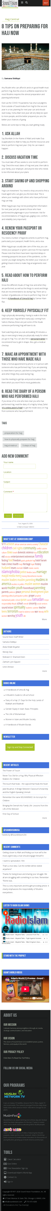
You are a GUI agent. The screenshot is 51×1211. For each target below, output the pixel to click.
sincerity (32, 603)
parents (5, 592)
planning (5, 595)
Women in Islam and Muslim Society (20, 719)
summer (36, 607)
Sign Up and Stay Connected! (20, 747)
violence (28, 611)
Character (43, 544)
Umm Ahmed (8, 667)
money (24, 576)
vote (32, 611)
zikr (24, 615)
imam (13, 568)
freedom (17, 560)
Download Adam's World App (19, 1172)
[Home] (10, 3)
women (4, 615)
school (20, 603)
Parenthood (28, 588)
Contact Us (12, 1177)
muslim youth (15, 587)
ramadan (38, 599)
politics (25, 595)
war (36, 611)
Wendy (41, 611)
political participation (15, 595)
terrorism (12, 611)
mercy (19, 575)
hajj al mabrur (11, 445)
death (15, 552)
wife (46, 611)
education (43, 551)
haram (44, 560)
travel (21, 611)
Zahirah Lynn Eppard (11, 662)
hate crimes (7, 564)
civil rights (18, 548)
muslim (39, 576)
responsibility (6, 603)
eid (3, 556)
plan (46, 591)
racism (29, 599)
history (38, 564)
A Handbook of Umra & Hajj (17, 689)
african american (21, 544)
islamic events (34, 568)
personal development (32, 591)
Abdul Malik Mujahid (11, 647)
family (39, 556)
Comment (9, 491)
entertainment (17, 556)
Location (7, 472)
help (20, 564)
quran (23, 599)
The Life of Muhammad (15, 714)
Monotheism (32, 576)
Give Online (12, 1163)
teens (4, 611)
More (44, 619)
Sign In (10, 1181)
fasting (5, 560)
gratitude (29, 560)
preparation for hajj (13, 433)
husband (6, 567)
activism (10, 544)
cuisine (44, 548)
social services (42, 603)
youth (19, 615)
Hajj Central (12, 19)
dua (35, 552)
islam (25, 568)
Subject (7, 482)
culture (4, 552)
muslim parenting (26, 579)
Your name (8, 462)
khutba (29, 572)
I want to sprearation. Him (14, 860)
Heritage (26, 564)
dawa (10, 552)
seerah (25, 603)
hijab (32, 564)
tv (23, 611)
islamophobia (11, 571)
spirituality (19, 607)
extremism (29, 556)
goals (23, 560)
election (8, 556)
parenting (39, 587)
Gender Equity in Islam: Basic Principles (21, 709)
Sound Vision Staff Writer (13, 637)
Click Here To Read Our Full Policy (17, 1058)
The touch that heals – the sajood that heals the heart (25, 784)
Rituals (14, 603)
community (29, 547)
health (16, 564)
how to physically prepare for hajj (19, 439)
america (30, 544)
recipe (46, 599)
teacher (42, 607)
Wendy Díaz (8, 652)
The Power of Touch (11, 770)
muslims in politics (17, 584)
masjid (5, 575)
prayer (32, 595)
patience (12, 592)
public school (15, 599)
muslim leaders (9, 579)
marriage (42, 571)
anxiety (35, 544)
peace (18, 592)
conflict (38, 548)
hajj (33, 560)
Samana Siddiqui (12, 78)
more (44, 671)
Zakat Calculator (14, 1159)
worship (11, 616)
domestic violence (26, 552)
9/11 (4, 544)
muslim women (32, 584)
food (10, 560)
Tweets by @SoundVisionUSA (14, 834)
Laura (34, 572)
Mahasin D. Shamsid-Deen (14, 657)
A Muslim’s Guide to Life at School (19, 695)
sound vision (7, 607)
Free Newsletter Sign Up (17, 1168)
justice (23, 572)
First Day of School (11, 814)
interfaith (19, 568)
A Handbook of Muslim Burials (18, 724)
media (12, 575)
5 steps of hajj (29, 445)
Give (45, 3)
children (7, 547)
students (29, 607)
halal (37, 560)
